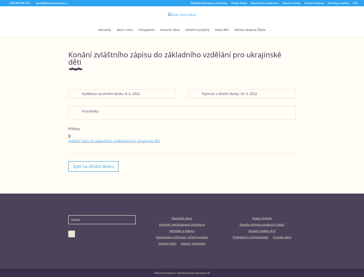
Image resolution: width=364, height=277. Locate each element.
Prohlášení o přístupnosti (250, 237)
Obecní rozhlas (292, 3)
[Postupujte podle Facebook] (71, 234)
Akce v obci (125, 30)
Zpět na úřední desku (93, 166)
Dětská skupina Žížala (249, 30)
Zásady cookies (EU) (262, 231)
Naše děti (222, 30)
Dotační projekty (197, 30)
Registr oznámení (193, 243)
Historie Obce (170, 30)
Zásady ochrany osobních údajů (262, 225)
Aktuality (104, 30)
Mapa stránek (262, 218)
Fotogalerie (146, 30)
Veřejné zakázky (314, 3)
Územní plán (167, 243)
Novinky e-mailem (338, 3)
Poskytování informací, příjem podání (182, 237)
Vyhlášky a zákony (181, 231)
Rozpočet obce (182, 218)
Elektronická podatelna (265, 3)
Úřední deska (239, 3)
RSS (355, 3)
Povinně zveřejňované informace (182, 225)
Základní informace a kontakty (208, 3)
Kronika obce (282, 237)
